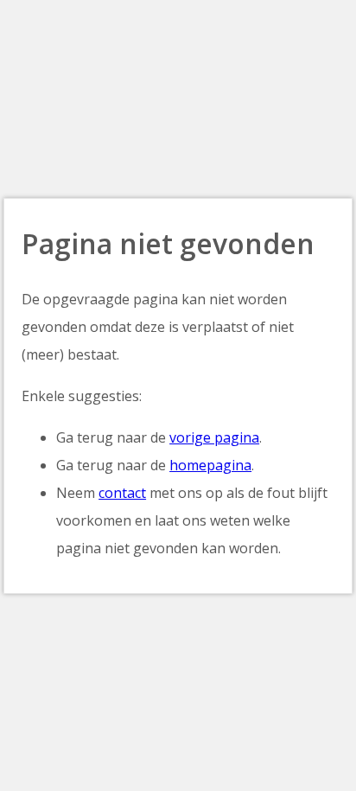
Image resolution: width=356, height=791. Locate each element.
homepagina (210, 465)
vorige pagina (214, 437)
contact (122, 492)
